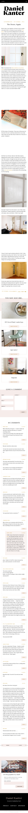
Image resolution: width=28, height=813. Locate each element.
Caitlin (4, 661)
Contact (13, 805)
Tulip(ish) (14, 378)
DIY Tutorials (5, 291)
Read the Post (14, 326)
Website (3, 406)
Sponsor (21, 805)
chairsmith (5, 476)
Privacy (6, 805)
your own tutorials (8, 170)
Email (2, 400)
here (8, 536)
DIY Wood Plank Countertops (14, 322)
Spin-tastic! (14, 350)
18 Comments (13, 291)
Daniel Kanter (14, 798)
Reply (24, 455)
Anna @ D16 (5, 459)
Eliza (4, 672)
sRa (4, 728)
